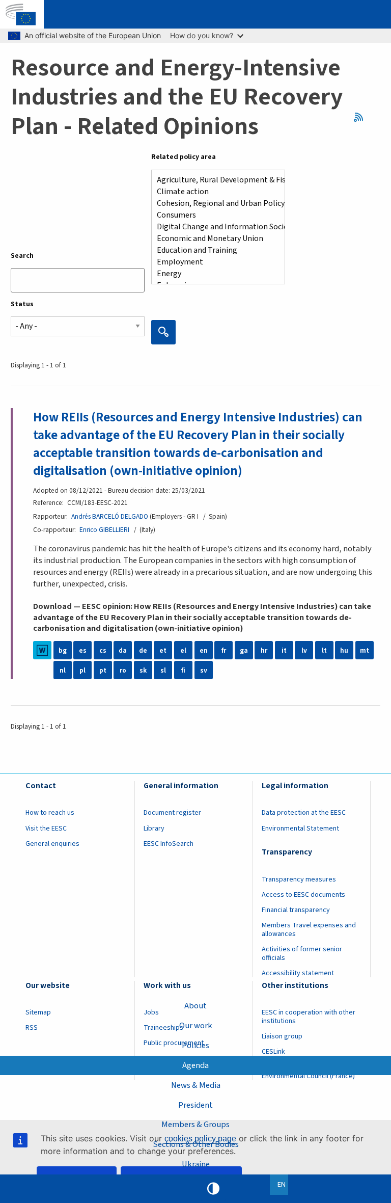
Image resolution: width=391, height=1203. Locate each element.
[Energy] (214, 274)
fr (223, 650)
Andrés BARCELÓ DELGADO (109, 516)
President (195, 1105)
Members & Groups (195, 1124)
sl (163, 670)
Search (22, 256)
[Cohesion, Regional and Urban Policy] (214, 203)
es (83, 650)
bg (63, 650)
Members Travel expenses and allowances (309, 929)
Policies (195, 1045)
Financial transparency (296, 910)
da (123, 650)
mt (364, 650)
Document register (172, 813)
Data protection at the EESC (304, 813)
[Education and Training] (214, 250)
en (204, 650)
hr (264, 650)
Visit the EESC (46, 828)
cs (102, 650)
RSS (361, 117)
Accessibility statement (298, 973)
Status (22, 304)
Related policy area (183, 157)
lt (324, 650)
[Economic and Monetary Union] (214, 239)
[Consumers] (214, 215)
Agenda (195, 1065)
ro (123, 670)
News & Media (195, 1085)
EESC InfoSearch (168, 844)
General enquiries (52, 844)
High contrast (213, 1189)
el (183, 650)
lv (304, 650)
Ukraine (196, 1164)
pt (102, 670)
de (143, 650)
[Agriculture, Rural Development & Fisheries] (214, 180)
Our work (195, 1026)
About (195, 1006)
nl (63, 670)
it (284, 650)
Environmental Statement (300, 828)
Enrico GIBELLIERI (104, 529)
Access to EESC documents (303, 895)
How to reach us (49, 813)
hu (344, 650)
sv (203, 670)
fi (183, 670)
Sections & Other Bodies (196, 1144)
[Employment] (214, 262)
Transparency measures (299, 879)
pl (82, 670)
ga (244, 650)
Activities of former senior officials (302, 953)
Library (154, 828)
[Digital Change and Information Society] (214, 227)
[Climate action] (214, 192)
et (162, 650)
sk (143, 670)
